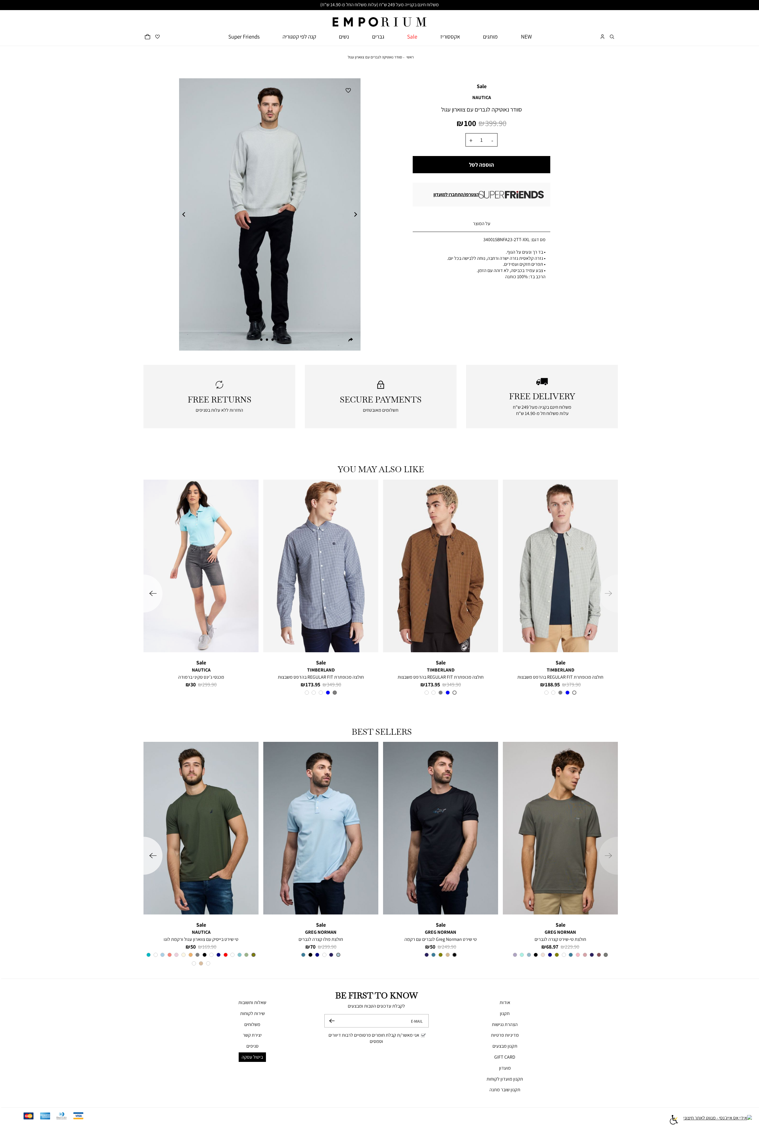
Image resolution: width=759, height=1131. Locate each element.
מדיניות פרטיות (505, 1035)
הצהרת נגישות (505, 1024)
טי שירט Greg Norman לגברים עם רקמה (440, 939)
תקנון (505, 1013)
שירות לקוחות (252, 1013)
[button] (612, 37)
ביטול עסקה (252, 1057)
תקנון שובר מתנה (504, 1090)
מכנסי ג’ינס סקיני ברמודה (201, 677)
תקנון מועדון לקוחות (505, 1079)
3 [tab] (267, 339)
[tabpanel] (270, 214)
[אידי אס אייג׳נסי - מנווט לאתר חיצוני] (717, 1120)
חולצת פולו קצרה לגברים (321, 939)
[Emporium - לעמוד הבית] (379, 18)
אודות (505, 1002)
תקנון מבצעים (504, 1046)
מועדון (505, 1068)
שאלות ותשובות (252, 1002)
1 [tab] (278, 339)
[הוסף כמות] (471, 140)
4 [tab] (261, 339)
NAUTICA (481, 97)
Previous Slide (184, 214)
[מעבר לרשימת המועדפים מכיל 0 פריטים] (157, 37)
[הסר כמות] (492, 140)
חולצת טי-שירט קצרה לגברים (560, 939)
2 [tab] (273, 339)
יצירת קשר (252, 1035)
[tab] (481, 224)
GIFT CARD (504, 1057)
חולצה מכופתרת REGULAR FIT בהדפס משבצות (560, 677)
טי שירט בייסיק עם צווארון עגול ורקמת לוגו (201, 939)
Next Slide (356, 214)
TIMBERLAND (560, 670)
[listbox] (560, 693)
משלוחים (252, 1024)
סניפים (252, 1046)
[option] (574, 693)
